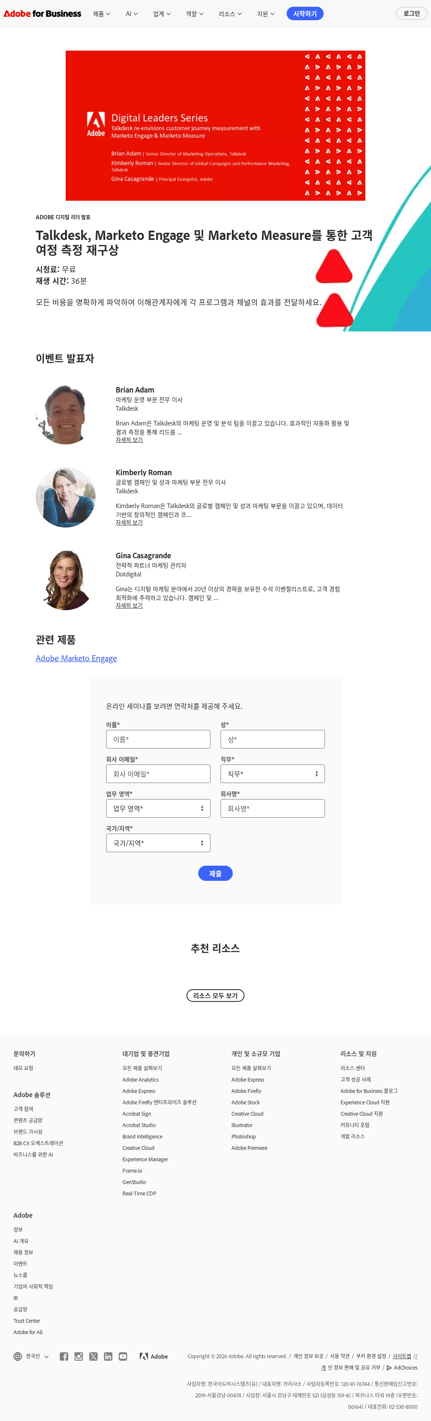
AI (128, 13)
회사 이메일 (120, 758)
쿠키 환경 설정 (371, 1356)
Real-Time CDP (139, 1193)
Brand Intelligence (142, 1136)
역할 (191, 13)
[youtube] (123, 1356)
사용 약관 (340, 1356)
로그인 (412, 12)
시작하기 (305, 13)
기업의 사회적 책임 (33, 1286)
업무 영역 (118, 793)
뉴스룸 (20, 1275)
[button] (30, 1356)
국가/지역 (118, 828)
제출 (215, 873)
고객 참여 (23, 1109)
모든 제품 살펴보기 (142, 1068)
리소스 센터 (353, 1068)
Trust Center (26, 1320)
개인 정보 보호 (308, 1356)
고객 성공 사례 (356, 1079)
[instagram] (78, 1356)
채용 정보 (23, 1252)
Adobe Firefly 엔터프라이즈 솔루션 (159, 1102)
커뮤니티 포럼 (355, 1125)
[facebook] (64, 1356)
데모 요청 (23, 1068)
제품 (98, 13)
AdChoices (406, 1367)
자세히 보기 (129, 439)
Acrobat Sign (136, 1113)
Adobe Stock (245, 1102)
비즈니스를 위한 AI (33, 1154)
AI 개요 (21, 1241)
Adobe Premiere (249, 1148)
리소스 (227, 13)
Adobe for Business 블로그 (369, 1091)
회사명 (229, 793)
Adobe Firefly (246, 1091)
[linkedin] (108, 1356)
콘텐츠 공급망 (28, 1120)
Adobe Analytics (140, 1079)
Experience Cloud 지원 (365, 1102)
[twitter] (93, 1356)
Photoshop (243, 1136)
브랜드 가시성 (28, 1132)
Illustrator (242, 1125)
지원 (262, 13)
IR (15, 1298)
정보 (18, 1229)
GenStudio (134, 1182)
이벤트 (20, 1264)
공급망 (20, 1309)
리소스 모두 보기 (215, 995)
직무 (226, 758)
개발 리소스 (353, 1136)
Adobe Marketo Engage (76, 658)
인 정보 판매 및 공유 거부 (350, 1367)
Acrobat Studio (139, 1125)
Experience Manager (145, 1159)
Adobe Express (138, 1091)
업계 (158, 13)
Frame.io (132, 1170)
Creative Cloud (138, 1148)
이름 (111, 724)
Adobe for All (28, 1332)
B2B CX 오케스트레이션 (38, 1143)
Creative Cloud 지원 (362, 1113)
